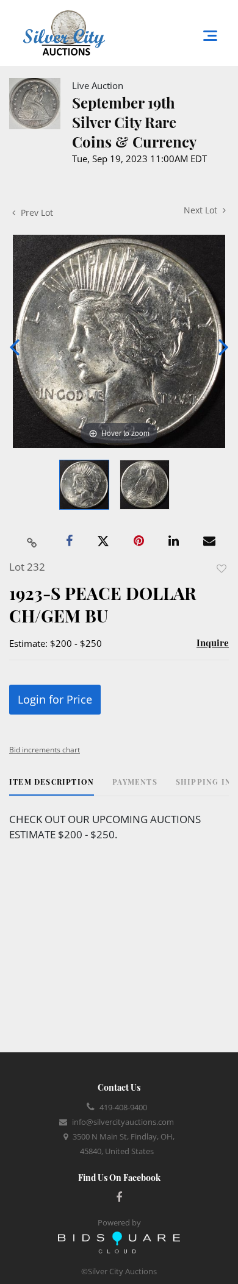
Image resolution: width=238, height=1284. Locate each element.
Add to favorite (221, 569)
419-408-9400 (123, 1107)
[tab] (51, 786)
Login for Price (55, 699)
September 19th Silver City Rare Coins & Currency (134, 122)
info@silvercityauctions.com (123, 1121)
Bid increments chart (44, 749)
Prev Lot (35, 212)
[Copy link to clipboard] (32, 541)
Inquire (213, 643)
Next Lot (202, 210)
